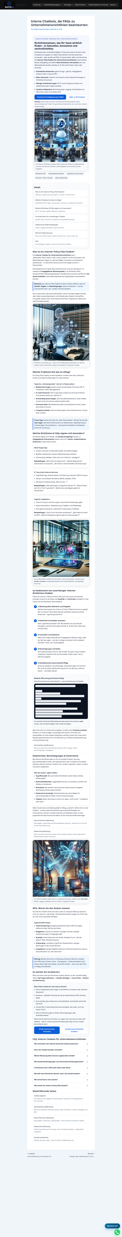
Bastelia (21, 4)
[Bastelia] (9, 5)
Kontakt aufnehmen (54, 1138)
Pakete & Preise (80, 5)
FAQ (53, 242)
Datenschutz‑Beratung (60, 833)
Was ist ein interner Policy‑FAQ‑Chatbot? (55, 193)
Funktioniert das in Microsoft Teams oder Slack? (52, 1068)
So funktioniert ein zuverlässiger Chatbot (55, 217)
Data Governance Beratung (60, 823)
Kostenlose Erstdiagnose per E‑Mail (50, 97)
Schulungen (67, 5)
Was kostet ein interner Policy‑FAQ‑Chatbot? (51, 1085)
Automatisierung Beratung (55, 747)
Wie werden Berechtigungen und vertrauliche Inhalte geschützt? (58, 1062)
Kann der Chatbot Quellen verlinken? (48, 1050)
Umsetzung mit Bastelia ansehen (74, 1030)
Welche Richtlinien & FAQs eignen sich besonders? (53, 209)
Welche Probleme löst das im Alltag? (59, 201)
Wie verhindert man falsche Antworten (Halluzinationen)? (56, 1044)
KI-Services (36, 5)
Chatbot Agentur (58, 1098)
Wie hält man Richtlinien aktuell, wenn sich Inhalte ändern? (57, 1074)
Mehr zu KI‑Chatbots (77, 97)
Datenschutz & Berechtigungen (49, 226)
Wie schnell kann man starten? (46, 1080)
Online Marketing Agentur (52, 5)
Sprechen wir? (112, 1226)
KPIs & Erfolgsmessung (56, 234)
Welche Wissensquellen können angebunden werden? (54, 1056)
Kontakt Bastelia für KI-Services (98, 5)
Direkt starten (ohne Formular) (47, 1030)
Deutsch (112, 5)
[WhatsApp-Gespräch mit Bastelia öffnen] (117, 1232)
